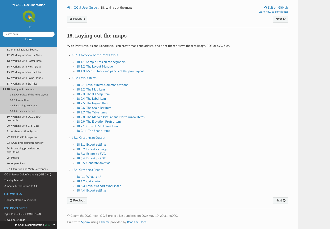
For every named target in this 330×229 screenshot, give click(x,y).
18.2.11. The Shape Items (93, 130)
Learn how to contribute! (273, 12)
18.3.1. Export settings (91, 144)
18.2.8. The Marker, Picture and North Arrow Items (110, 117)
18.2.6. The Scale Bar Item (93, 107)
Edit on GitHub (277, 7)
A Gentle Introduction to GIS (21, 186)
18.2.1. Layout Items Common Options (102, 84)
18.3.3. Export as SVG (91, 153)
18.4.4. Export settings (91, 190)
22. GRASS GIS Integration (22, 137)
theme (105, 222)
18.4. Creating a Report (22, 111)
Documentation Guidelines (20, 200)
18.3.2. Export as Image (92, 149)
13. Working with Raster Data (24, 60)
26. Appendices (16, 163)
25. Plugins (13, 157)
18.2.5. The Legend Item (92, 103)
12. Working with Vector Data (24, 55)
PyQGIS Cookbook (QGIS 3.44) (22, 214)
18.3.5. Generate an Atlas (93, 163)
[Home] (68, 7)
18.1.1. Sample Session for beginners (100, 62)
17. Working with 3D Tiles (22, 83)
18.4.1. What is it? (88, 176)
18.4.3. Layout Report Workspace (98, 185)
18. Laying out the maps (20, 89)
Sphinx (85, 222)
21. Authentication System (22, 131)
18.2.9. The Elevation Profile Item (98, 121)
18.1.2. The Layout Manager (95, 66)
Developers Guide (14, 219)
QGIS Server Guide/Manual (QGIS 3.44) (27, 174)
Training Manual (13, 180)
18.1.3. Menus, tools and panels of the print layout (110, 71)
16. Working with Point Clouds (25, 78)
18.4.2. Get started (89, 181)
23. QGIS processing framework (25, 142)
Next (279, 18)
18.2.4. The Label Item (91, 98)
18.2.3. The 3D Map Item (93, 94)
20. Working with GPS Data (23, 125)
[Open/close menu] (4, 89)
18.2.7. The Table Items (91, 112)
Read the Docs (136, 222)
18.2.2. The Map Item (90, 89)
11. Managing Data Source (22, 49)
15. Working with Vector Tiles (24, 72)
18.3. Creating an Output (23, 105)
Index (28, 39)
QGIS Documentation (30, 5)
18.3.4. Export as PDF (91, 158)
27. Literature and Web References (27, 169)
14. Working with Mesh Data (24, 66)
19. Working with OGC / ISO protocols (23, 118)
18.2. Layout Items (20, 100)
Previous (78, 18)
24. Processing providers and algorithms (23, 150)
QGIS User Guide (85, 7)
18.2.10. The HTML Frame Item (97, 126)
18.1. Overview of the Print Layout (29, 95)
